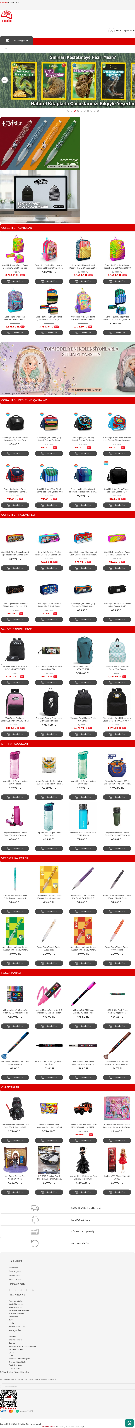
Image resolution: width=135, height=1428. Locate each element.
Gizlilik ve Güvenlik (16, 1313)
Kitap (11, 1356)
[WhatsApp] (33, 1290)
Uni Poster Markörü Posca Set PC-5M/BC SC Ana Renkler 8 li (15, 1011)
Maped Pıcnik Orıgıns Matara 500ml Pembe (15, 782)
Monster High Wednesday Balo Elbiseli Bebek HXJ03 (83, 1177)
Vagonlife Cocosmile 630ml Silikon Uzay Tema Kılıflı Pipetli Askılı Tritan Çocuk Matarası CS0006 (117, 782)
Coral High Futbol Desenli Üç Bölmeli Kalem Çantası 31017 (15, 605)
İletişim (11, 1323)
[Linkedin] (27, 1290)
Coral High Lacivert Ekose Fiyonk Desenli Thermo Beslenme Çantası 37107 (15, 490)
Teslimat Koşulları (16, 1301)
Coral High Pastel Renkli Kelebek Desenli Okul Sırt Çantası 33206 (15, 318)
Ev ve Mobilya (14, 1368)
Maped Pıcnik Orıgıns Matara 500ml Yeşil (83, 782)
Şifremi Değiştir (15, 1279)
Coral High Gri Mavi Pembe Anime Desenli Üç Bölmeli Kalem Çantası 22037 (49, 553)
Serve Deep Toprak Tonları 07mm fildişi (49, 948)
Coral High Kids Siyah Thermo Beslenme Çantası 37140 (15, 438)
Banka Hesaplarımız (17, 1326)
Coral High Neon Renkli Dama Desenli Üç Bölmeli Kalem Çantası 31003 (117, 553)
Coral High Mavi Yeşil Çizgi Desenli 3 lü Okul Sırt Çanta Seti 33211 (117, 318)
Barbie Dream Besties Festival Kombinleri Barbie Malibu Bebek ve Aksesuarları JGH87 (117, 1126)
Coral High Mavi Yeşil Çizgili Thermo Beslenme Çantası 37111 (49, 490)
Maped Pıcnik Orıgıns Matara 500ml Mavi (49, 834)
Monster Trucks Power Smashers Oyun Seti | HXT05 (49, 1126)
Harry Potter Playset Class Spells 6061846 (15, 1177)
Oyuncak (12, 1343)
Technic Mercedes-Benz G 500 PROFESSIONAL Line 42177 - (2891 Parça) (83, 1126)
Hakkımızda (13, 1317)
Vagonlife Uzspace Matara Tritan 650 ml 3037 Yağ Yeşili (117, 834)
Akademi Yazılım (48, 1426)
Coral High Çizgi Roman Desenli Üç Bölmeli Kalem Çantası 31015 (15, 553)
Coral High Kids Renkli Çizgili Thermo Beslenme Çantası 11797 (83, 490)
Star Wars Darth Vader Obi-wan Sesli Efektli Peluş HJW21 (15, 1126)
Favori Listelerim (15, 1275)
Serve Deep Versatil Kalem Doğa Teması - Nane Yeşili (15, 897)
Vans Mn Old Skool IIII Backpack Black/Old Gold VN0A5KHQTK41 (117, 719)
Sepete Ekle (17, 281)
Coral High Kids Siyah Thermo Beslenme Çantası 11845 (117, 490)
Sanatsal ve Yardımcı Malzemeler (22, 1346)
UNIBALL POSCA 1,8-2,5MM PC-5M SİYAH (49, 1063)
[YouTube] (21, 1290)
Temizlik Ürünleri (15, 1365)
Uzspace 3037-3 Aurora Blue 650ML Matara (83, 834)
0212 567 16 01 (13, 2)
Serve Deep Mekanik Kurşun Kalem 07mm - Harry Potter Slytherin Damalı (15, 948)
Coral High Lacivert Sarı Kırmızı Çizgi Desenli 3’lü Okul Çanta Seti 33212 (49, 318)
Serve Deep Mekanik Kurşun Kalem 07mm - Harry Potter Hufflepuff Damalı (49, 897)
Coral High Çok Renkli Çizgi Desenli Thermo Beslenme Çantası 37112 (49, 439)
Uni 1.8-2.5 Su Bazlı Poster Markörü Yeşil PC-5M (117, 1011)
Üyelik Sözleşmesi (16, 1304)
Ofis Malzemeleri (15, 1340)
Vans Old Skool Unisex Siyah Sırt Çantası (83, 719)
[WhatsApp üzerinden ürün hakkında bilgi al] (129, 1423)
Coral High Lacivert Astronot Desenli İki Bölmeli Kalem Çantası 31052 (49, 605)
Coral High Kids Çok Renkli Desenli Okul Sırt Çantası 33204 (83, 266)
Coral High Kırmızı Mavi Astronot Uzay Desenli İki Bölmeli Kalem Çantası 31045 (83, 553)
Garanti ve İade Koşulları (19, 1310)
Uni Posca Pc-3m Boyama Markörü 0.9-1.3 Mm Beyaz (83, 1063)
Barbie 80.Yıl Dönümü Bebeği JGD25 (117, 1177)
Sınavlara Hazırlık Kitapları (19, 1359)
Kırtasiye (12, 1337)
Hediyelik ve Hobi (16, 1349)
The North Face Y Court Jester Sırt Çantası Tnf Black (49, 719)
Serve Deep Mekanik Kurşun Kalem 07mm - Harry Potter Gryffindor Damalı (83, 948)
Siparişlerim (13, 1267)
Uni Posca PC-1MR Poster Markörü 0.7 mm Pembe (83, 1011)
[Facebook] (9, 1290)
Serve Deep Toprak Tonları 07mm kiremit (117, 948)
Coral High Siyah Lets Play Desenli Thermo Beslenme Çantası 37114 (83, 439)
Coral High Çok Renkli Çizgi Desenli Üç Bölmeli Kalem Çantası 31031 (83, 605)
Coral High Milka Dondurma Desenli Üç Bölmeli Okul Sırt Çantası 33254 (83, 318)
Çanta (11, 1352)
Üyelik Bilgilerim (15, 1271)
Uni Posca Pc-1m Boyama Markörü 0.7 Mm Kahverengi (117, 1063)
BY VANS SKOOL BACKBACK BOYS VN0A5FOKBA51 (15, 667)
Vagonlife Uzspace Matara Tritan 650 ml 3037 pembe (15, 834)
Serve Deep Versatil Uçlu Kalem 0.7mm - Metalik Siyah (117, 897)
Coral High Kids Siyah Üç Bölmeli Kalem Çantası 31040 (117, 605)
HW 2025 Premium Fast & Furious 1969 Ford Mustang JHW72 (49, 1177)
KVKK (11, 1320)
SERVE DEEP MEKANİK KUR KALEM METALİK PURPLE (83, 897)
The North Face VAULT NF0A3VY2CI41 (83, 667)
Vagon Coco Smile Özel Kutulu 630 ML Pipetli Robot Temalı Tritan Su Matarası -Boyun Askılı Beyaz (49, 782)
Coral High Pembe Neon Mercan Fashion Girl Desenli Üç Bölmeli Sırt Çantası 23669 (49, 266)
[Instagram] (15, 1290)
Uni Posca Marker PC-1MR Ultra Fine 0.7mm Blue (15, 1063)
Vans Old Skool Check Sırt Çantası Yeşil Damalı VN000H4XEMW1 (117, 668)
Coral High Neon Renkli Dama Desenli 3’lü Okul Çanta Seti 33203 (15, 266)
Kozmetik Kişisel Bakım (18, 1362)
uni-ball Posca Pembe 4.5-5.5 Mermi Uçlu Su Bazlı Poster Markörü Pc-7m (49, 1011)
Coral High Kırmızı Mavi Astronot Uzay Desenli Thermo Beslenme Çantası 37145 (117, 439)
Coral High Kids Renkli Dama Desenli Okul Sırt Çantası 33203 (117, 266)
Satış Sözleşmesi (15, 1307)
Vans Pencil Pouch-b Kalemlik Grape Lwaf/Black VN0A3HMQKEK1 (49, 668)
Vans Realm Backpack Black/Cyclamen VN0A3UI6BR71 (15, 719)
